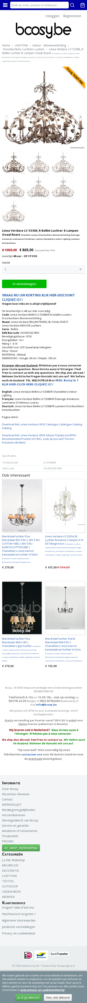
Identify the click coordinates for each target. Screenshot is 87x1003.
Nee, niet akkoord (58, 997)
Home (6, 45)
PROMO (8, 841)
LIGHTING (21, 45)
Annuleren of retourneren (19, 831)
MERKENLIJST (12, 804)
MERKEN (8, 897)
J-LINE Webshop (13, 860)
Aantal (6, 262)
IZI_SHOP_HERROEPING (21, 848)
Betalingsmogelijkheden (18, 810)
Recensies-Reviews (16, 794)
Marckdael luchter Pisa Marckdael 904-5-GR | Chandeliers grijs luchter (21, 649)
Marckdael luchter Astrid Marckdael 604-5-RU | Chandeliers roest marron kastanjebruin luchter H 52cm (64, 649)
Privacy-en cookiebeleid (18, 933)
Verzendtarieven (13, 815)
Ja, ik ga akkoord (28, 997)
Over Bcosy (10, 789)
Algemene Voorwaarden (19, 920)
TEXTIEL (8, 881)
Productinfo (10, 836)
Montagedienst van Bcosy (20, 820)
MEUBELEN (10, 865)
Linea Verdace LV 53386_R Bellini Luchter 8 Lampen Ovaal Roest (42, 54)
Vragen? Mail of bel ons (18, 907)
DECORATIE (10, 870)
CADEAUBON (11, 891)
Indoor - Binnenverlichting (49, 45)
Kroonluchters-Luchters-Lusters (24, 49)
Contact (7, 799)
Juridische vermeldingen (18, 927)
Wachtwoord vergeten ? (19, 914)
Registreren (72, 16)
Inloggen (52, 16)
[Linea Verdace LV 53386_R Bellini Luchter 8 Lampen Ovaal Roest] (43, 108)
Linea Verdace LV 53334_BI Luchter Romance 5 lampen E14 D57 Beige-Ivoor (64, 545)
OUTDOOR (10, 886)
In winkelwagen (24, 284)
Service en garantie (15, 825)
